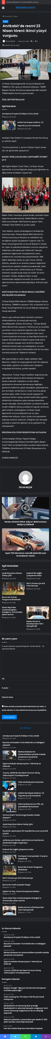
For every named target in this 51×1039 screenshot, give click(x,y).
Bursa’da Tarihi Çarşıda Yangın (17, 884)
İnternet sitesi (7, 697)
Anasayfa (8, 16)
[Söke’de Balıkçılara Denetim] (9, 785)
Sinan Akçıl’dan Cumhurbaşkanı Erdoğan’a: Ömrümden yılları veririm (12, 611)
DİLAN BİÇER (10, 41)
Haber (15, 16)
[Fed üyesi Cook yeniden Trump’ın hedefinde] (9, 859)
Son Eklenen (25, 728)
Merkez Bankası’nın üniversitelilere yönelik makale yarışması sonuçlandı (32, 754)
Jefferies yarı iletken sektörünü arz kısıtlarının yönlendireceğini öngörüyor (23, 841)
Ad (3, 679)
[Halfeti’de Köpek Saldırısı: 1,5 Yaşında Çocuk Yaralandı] (9, 125)
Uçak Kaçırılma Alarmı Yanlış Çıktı (12, 574)
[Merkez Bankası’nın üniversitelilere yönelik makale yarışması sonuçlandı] (9, 755)
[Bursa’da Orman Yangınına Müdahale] (13, 588)
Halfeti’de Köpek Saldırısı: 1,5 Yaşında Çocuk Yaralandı (31, 794)
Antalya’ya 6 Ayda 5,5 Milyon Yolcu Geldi (20, 113)
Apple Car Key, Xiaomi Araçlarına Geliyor (21, 891)
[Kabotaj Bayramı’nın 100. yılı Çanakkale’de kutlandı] (9, 807)
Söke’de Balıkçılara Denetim (31, 782)
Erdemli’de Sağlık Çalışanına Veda (34, 574)
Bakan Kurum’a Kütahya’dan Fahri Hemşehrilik (34, 623)
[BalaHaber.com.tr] (25, 7)
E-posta (5, 688)
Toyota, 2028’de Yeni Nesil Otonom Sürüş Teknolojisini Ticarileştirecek (21, 774)
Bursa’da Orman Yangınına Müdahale (11, 598)
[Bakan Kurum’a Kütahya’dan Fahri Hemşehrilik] (37, 612)
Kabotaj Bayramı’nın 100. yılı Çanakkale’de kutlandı (30, 805)
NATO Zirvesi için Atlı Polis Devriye (35, 584)
